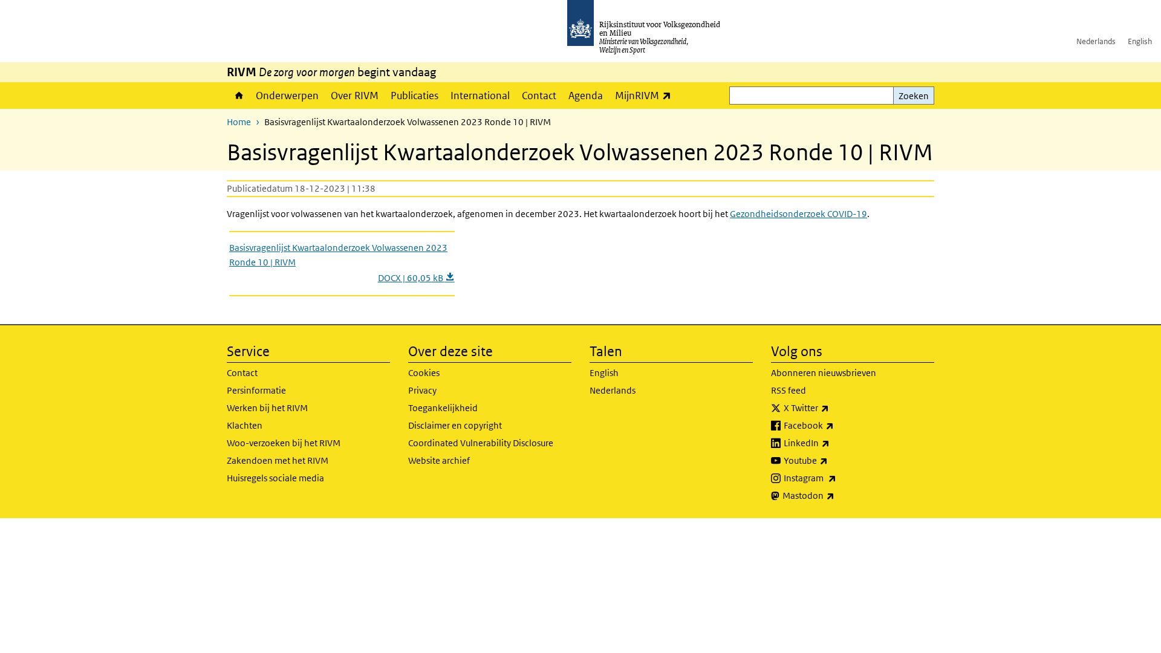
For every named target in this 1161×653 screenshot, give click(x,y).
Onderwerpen (287, 95)
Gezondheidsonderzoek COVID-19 (798, 213)
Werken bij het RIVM (267, 408)
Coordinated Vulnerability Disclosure (480, 443)
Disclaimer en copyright (455, 425)
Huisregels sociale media (275, 478)
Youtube (832, 460)
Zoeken (914, 96)
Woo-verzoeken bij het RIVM (283, 443)
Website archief (439, 460)
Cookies (424, 372)
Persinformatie (256, 390)
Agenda (585, 95)
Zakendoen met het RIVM (277, 460)
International (480, 95)
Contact (539, 95)
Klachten (244, 425)
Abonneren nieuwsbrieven (823, 372)
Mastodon (835, 495)
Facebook (835, 425)
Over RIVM (355, 95)
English (1140, 41)
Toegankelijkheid (443, 408)
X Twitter (833, 407)
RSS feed (788, 390)
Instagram (836, 478)
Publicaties (414, 95)
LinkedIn (833, 443)
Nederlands (1096, 41)
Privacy (422, 390)
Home (238, 95)
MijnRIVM (646, 95)
